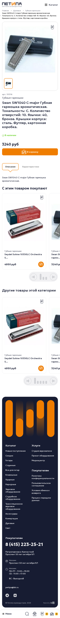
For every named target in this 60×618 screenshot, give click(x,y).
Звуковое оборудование (12, 490)
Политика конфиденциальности (43, 477)
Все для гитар (12, 470)
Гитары (9, 460)
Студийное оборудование (12, 497)
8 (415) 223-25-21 (24, 544)
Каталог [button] (53, 4)
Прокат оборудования (43, 455)
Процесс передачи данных (41, 499)
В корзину (32, 151)
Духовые (17, 11)
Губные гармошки (32, 11)
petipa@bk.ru (12, 587)
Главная (5, 11)
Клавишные (11, 475)
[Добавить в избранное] (52, 27)
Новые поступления (15, 451)
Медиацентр (38, 460)
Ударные (10, 479)
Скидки (9, 455)
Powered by (46, 603)
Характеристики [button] (30, 166)
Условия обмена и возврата (41, 491)
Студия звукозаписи (42, 451)
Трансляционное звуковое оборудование (14, 506)
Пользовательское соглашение (41, 484)
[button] (27, 614)
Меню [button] (8, 613)
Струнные (10, 465)
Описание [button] (10, 166)
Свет (7, 528)
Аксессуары (11, 513)
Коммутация (11, 518)
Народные (10, 484)
